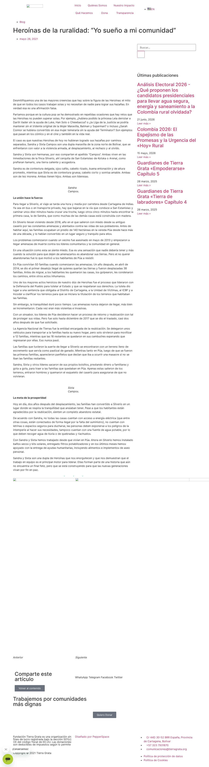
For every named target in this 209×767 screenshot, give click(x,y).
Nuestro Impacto (124, 5)
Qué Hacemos (84, 13)
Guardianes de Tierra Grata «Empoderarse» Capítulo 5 (161, 168)
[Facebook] (110, 727)
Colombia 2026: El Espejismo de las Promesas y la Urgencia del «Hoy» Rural (166, 137)
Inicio (78, 5)
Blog (22, 21)
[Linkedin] (177, 65)
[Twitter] (159, 65)
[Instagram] (150, 65)
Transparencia (125, 13)
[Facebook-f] (141, 65)
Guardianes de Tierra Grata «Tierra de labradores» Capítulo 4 (162, 196)
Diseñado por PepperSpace (92, 736)
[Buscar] (141, 54)
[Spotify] (186, 65)
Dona (104, 13)
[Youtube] (168, 65)
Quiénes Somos (97, 5)
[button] (81, 675)
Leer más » (144, 123)
